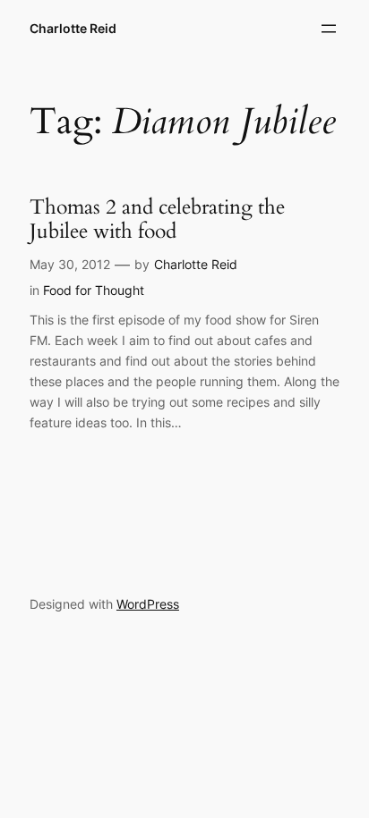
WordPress (147, 603)
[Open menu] (328, 28)
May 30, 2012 (70, 264)
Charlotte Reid (73, 28)
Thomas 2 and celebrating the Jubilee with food (157, 219)
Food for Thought (93, 290)
